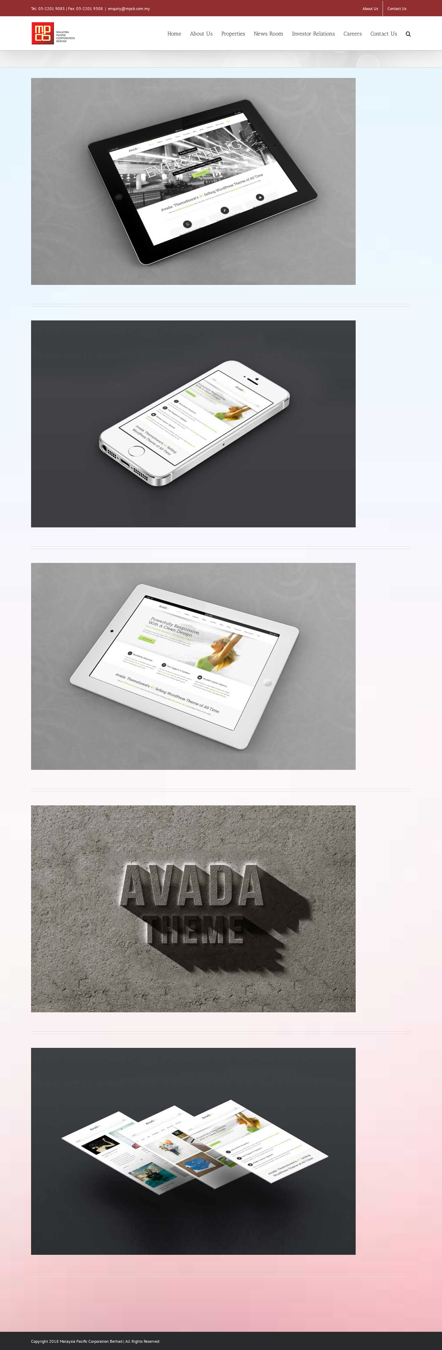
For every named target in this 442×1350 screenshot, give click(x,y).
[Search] (408, 33)
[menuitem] (370, 8)
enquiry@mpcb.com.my (129, 8)
